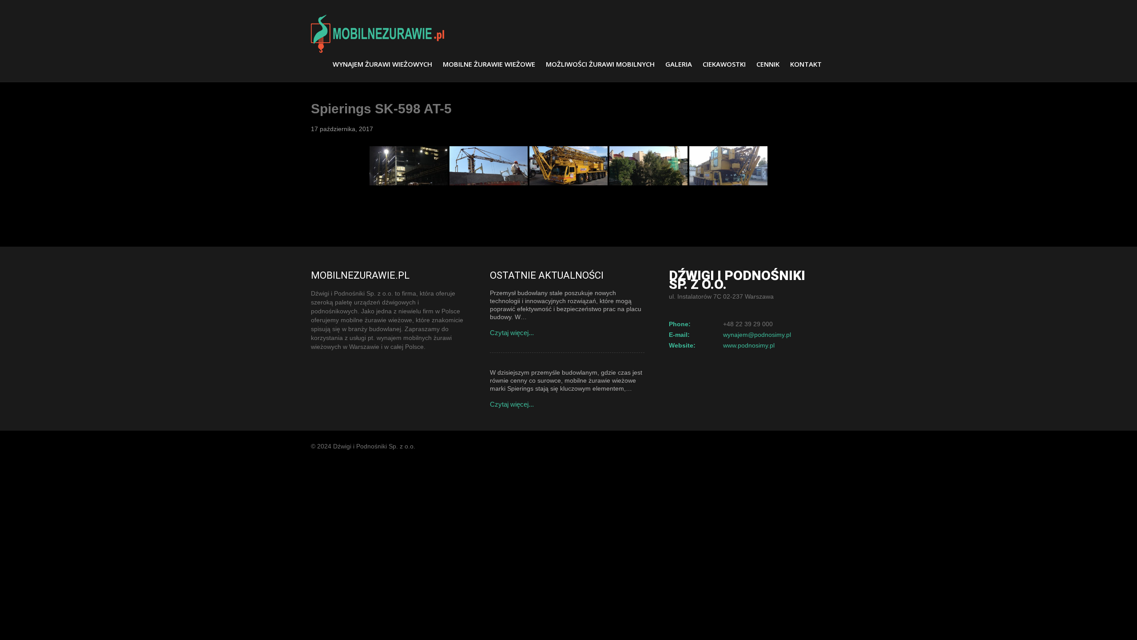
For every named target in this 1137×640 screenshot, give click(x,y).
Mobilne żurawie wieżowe (489, 64)
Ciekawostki (724, 64)
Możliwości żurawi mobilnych (600, 64)
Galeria (678, 64)
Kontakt (806, 64)
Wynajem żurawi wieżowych (382, 64)
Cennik (767, 64)
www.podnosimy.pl (749, 345)
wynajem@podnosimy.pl (757, 334)
